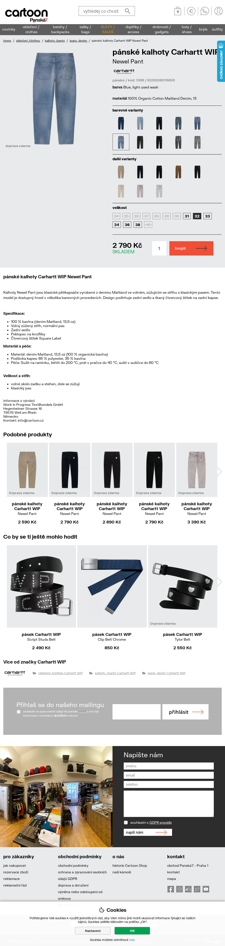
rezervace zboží (15, 872)
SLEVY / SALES (108, 29)
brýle (203, 29)
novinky (8, 29)
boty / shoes (187, 29)
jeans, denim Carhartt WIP (167, 673)
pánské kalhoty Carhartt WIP (27, 508)
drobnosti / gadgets (161, 29)
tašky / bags (85, 29)
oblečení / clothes (31, 29)
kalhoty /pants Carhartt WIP (115, 673)
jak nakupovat (14, 865)
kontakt (173, 872)
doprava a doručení (73, 885)
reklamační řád (15, 885)
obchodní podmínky (73, 865)
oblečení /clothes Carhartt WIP (60, 673)
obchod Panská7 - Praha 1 (187, 865)
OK (132, 931)
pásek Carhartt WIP (41, 636)
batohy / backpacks (60, 29)
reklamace (11, 879)
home (7, 40)
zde (131, 940)
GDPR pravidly (160, 822)
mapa (171, 879)
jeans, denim (79, 40)
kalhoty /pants (55, 40)
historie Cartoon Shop (129, 865)
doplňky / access (133, 29)
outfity (217, 29)
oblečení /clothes (28, 40)
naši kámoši (121, 872)
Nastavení (93, 931)
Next (219, 471)
